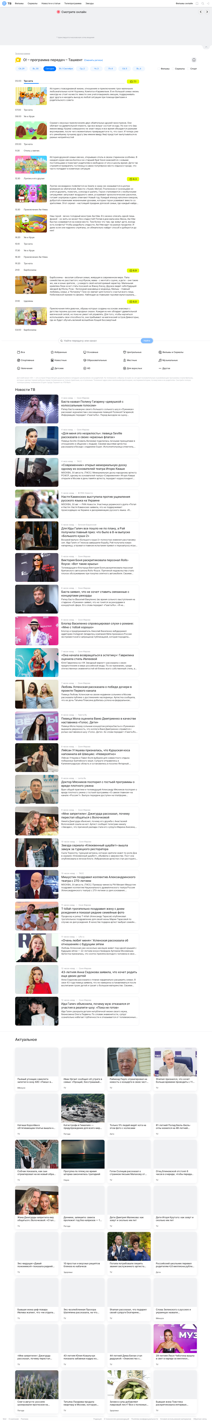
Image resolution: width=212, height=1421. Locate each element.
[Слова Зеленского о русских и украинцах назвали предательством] (175, 1299)
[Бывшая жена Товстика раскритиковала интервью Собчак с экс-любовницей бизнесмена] (175, 1392)
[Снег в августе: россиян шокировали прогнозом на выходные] (36, 1392)
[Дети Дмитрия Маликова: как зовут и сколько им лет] (129, 1207)
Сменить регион (93, 60)
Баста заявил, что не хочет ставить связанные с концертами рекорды (95, 593)
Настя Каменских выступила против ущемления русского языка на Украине (95, 498)
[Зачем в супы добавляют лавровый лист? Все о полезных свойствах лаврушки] (129, 1392)
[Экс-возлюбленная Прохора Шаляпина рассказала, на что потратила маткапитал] (83, 1299)
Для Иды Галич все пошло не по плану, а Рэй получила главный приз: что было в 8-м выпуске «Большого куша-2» (95, 532)
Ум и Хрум (29, 116)
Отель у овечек (31, 151)
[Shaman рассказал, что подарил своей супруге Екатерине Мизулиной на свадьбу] (129, 1299)
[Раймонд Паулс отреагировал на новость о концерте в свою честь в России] (129, 1069)
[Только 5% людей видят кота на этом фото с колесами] (129, 1115)
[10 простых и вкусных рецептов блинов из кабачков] (83, 1253)
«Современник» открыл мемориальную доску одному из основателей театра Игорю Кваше (94, 466)
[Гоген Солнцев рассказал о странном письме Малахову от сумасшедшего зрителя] (129, 1161)
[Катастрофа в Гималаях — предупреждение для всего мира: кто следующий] (83, 1115)
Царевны (28, 301)
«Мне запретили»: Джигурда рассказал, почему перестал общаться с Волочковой (95, 815)
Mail (4, 1419)
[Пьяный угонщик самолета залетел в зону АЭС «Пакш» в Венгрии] (36, 1069)
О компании (14, 1419)
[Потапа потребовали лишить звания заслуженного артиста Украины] (129, 1253)
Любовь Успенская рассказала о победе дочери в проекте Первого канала (96, 688)
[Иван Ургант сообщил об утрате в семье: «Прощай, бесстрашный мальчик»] (83, 1069)
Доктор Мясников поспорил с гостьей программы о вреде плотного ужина (98, 783)
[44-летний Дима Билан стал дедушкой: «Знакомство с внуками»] (129, 1345)
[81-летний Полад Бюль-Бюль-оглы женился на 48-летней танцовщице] (175, 1115)
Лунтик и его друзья (34, 178)
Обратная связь (200, 1419)
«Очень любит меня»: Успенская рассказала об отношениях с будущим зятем (94, 942)
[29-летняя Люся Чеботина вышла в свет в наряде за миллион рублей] (175, 1345)
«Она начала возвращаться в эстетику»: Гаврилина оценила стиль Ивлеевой (97, 657)
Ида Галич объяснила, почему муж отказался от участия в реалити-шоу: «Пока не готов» (95, 1005)
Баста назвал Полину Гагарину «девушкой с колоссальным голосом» (92, 403)
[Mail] (4, 3)
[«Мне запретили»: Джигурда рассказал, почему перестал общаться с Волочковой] (36, 1345)
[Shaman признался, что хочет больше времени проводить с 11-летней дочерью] (175, 1069)
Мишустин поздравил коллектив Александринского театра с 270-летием (98, 879)
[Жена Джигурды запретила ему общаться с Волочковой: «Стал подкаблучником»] (36, 1207)
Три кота (28, 81)
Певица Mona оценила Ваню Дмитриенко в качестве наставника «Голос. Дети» (98, 720)
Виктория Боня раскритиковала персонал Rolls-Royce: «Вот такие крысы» (95, 562)
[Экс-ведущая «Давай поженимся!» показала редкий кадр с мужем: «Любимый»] (36, 1253)
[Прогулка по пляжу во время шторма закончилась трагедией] (83, 1161)
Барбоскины (30, 270)
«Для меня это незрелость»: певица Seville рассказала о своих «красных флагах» (91, 435)
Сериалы (180, 68)
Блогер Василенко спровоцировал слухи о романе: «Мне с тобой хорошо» (97, 625)
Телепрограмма (22, 53)
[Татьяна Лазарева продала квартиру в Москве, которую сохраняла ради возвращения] (83, 1392)
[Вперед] (207, 11)
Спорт (193, 68)
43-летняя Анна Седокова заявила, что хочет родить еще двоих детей (99, 974)
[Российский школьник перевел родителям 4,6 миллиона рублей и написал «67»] (175, 1253)
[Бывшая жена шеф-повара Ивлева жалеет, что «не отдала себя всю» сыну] (36, 1299)
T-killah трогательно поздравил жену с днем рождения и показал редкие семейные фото (92, 910)
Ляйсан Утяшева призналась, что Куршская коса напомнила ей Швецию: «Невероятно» (95, 752)
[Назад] (200, 11)
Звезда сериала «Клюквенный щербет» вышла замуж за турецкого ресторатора (94, 847)
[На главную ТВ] (8, 3)
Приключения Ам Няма (36, 209)
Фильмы (165, 68)
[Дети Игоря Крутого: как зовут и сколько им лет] (175, 1207)
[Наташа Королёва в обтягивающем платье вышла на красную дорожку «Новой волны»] (36, 1115)
